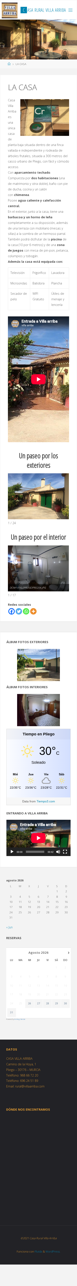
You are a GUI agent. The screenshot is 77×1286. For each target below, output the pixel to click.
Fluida (38, 1251)
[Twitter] (19, 611)
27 (38, 1003)
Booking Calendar (19, 1019)
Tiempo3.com (46, 801)
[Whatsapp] (26, 611)
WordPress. (53, 1251)
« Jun (9, 927)
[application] (38, 838)
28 (47, 1003)
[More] (33, 611)
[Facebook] (11, 611)
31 (11, 1012)
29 (56, 1003)
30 (65, 1003)
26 (29, 1003)
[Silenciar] (58, 852)
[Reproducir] (12, 852)
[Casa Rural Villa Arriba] (10, 10)
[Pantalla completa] (65, 852)
